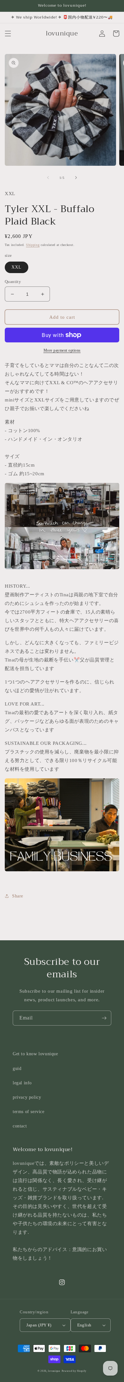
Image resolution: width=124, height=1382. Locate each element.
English (84, 1325)
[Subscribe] (104, 1018)
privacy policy (27, 1097)
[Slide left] (48, 178)
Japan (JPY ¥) (38, 1325)
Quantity (13, 281)
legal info (22, 1082)
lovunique (54, 1371)
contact (20, 1126)
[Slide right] (76, 178)
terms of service (29, 1111)
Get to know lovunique (35, 1053)
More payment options (62, 350)
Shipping (33, 245)
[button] (8, 34)
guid (17, 1068)
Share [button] (17, 896)
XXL (16, 267)
